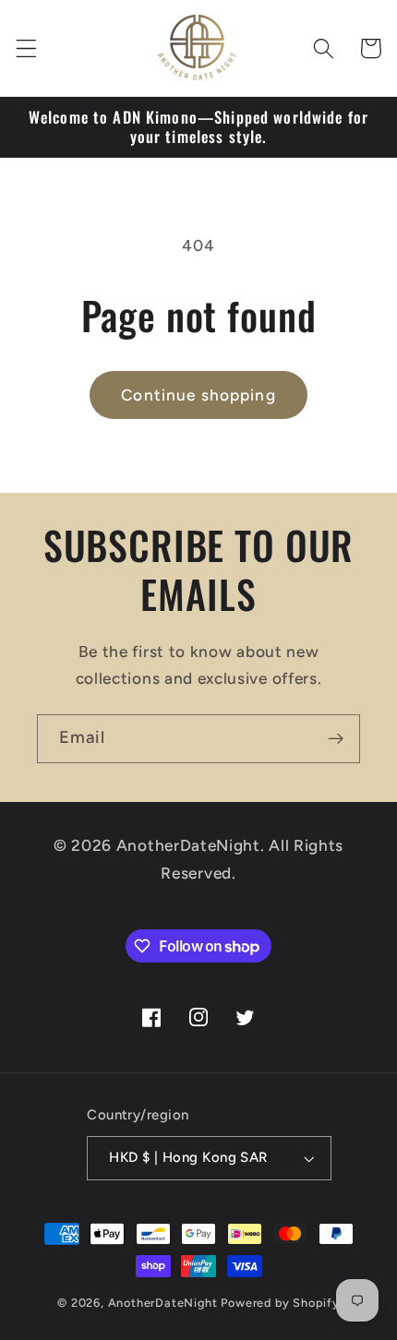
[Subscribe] (335, 739)
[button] (26, 48)
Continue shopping (198, 395)
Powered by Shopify (280, 1303)
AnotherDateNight (163, 1303)
